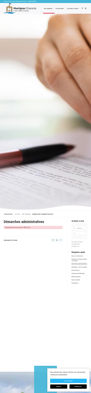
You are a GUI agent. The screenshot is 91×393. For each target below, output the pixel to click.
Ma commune (48, 8)
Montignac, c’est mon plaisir (79, 267)
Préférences (78, 386)
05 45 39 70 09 (32, 1)
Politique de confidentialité (58, 374)
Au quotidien (60, 8)
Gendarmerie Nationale (78, 273)
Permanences (75, 270)
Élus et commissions (77, 256)
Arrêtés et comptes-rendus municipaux (79, 259)
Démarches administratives (79, 264)
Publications (75, 283)
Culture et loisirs (72, 8)
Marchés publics (76, 276)
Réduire (58, 386)
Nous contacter (76, 280)
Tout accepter (68, 381)
